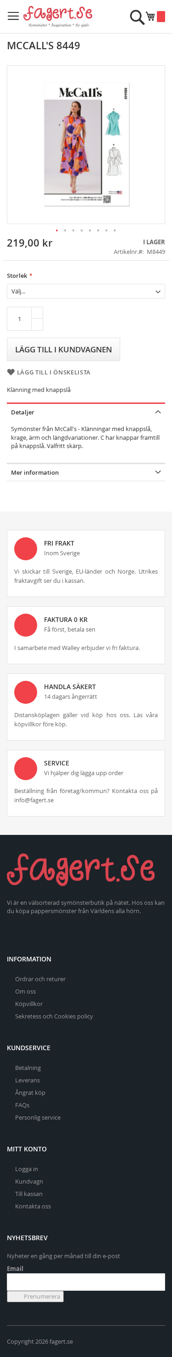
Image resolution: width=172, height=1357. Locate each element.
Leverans (27, 1080)
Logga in (26, 1169)
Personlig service (38, 1117)
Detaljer (22, 412)
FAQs (22, 1105)
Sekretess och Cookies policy (54, 1016)
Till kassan (29, 1194)
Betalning (28, 1068)
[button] (57, 231)
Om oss (25, 991)
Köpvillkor (29, 1004)
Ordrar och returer (40, 979)
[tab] (86, 411)
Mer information (35, 472)
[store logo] (57, 16)
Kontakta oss (33, 1206)
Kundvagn (29, 1181)
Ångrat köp (30, 1092)
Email (15, 1269)
